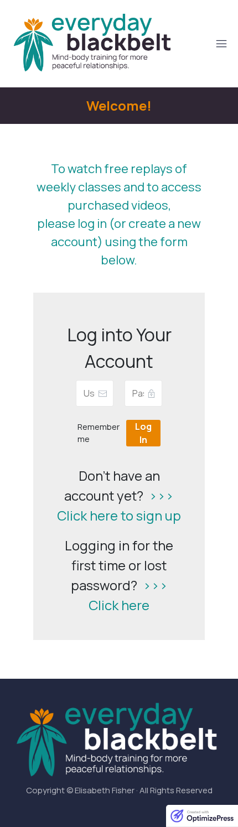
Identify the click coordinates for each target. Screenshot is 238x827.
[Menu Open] (205, 43)
